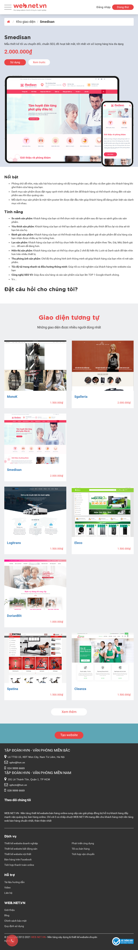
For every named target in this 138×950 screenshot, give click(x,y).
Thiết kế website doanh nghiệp (21, 843)
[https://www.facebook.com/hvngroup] (81, 799)
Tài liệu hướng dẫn (14, 882)
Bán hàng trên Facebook (18, 859)
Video (7, 887)
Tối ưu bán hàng (81, 848)
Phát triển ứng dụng (83, 843)
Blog (6, 915)
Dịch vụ (10, 835)
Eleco (78, 543)
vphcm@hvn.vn (18, 785)
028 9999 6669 (16, 790)
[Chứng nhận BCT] (123, 941)
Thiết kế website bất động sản (20, 848)
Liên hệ (8, 892)
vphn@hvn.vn (17, 762)
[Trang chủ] (30, 6)
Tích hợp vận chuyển (83, 854)
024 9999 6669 (16, 768)
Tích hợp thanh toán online (19, 864)
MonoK (12, 396)
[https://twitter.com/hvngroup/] (81, 807)
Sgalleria (81, 396)
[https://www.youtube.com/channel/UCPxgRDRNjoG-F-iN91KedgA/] (81, 803)
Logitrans (14, 543)
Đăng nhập (103, 7)
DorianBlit (14, 616)
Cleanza (80, 689)
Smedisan (14, 470)
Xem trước (39, 62)
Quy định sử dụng (14, 926)
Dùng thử (123, 7)
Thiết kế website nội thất (17, 854)
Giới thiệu (9, 910)
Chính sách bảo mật (15, 920)
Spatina (12, 689)
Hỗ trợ (9, 874)
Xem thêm (69, 712)
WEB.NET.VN (14, 902)
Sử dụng (15, 62)
